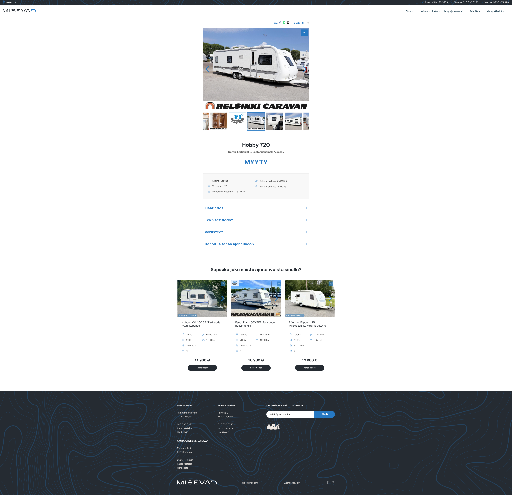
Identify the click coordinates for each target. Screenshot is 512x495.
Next (304, 69)
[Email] (287, 22)
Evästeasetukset (292, 483)
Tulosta (296, 23)
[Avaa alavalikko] (439, 11)
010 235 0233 (185, 424)
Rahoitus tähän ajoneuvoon (229, 244)
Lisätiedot (214, 208)
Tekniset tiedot (219, 220)
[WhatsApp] (283, 22)
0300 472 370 (185, 460)
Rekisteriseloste (250, 483)
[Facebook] (279, 22)
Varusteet (214, 232)
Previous (207, 69)
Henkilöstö (182, 432)
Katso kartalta (184, 428)
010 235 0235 (225, 424)
